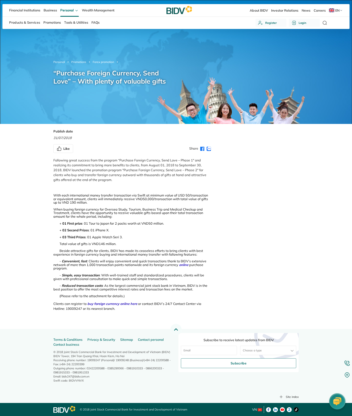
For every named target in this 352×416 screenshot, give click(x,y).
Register (271, 23)
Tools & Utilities (76, 22)
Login (302, 23)
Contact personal (151, 340)
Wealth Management (98, 10)
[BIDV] (64, 409)
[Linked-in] (275, 409)
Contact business (66, 344)
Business (50, 10)
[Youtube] (282, 409)
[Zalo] (289, 409)
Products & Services (24, 22)
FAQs (95, 22)
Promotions (78, 62)
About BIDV (259, 10)
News (306, 10)
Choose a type (252, 350)
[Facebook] (268, 409)
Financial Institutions (24, 10)
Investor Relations (284, 10)
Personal (59, 62)
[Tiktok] (296, 409)
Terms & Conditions (67, 340)
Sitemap (126, 340)
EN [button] (337, 10)
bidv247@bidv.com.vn (75, 376)
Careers (320, 10)
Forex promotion (103, 62)
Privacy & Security (101, 340)
